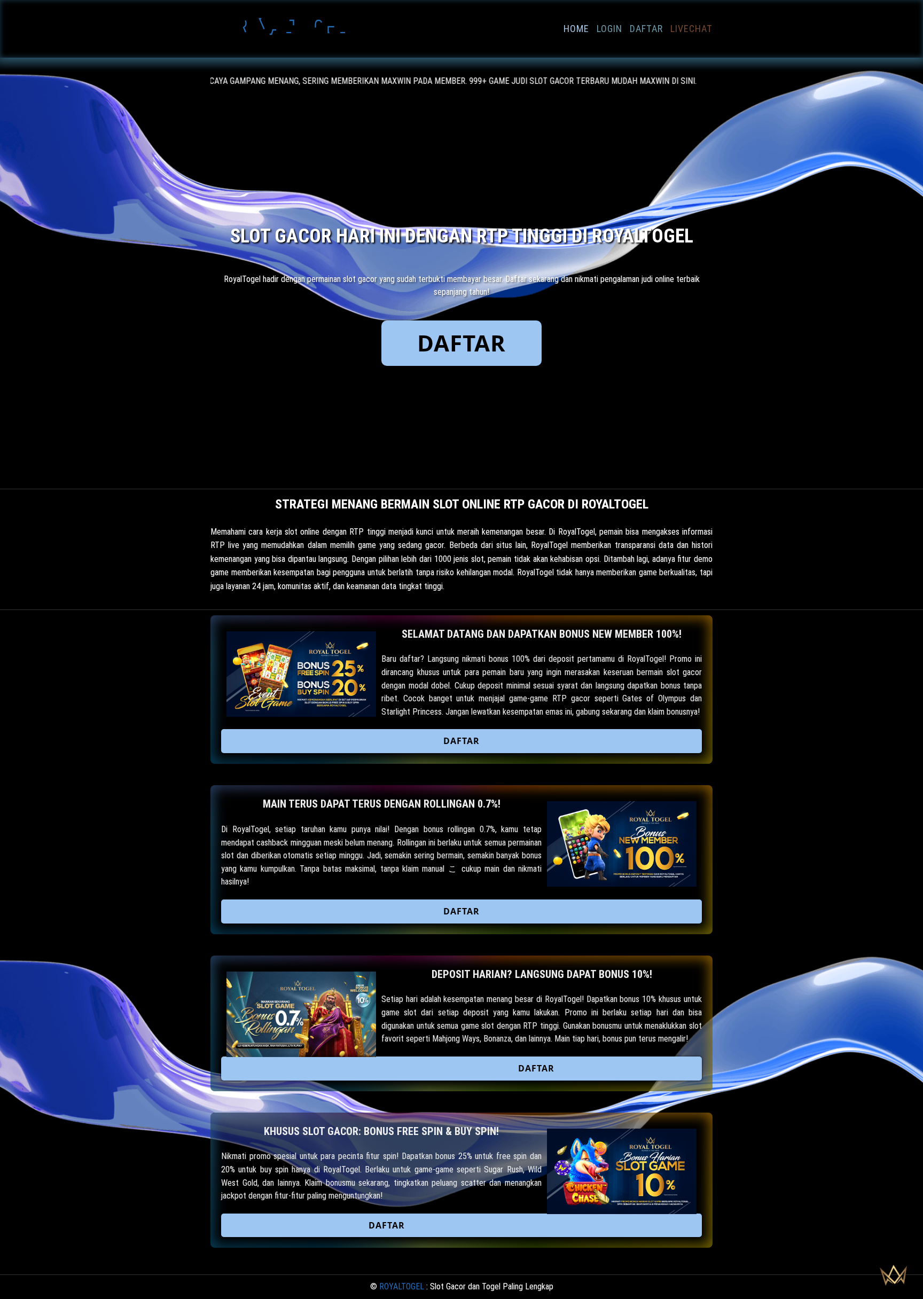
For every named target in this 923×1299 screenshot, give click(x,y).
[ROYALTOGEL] (290, 45)
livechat (691, 28)
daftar (646, 28)
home (576, 28)
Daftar (461, 342)
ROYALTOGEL (401, 1286)
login (609, 28)
